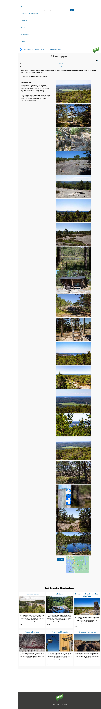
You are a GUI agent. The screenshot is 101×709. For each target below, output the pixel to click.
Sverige (23, 41)
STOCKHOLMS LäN (53, 49)
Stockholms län (25, 34)
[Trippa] (59, 701)
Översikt (61, 63)
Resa (61, 66)
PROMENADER (37, 49)
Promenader (24, 20)
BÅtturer (23, 27)
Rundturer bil (24, 13)
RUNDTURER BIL (30, 49)
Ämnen (22, 7)
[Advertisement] (59, 682)
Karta (61, 65)
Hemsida (31, 13)
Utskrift (99, 60)
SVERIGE (59, 49)
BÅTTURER (43, 49)
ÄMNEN (25, 49)
